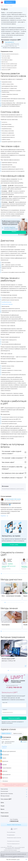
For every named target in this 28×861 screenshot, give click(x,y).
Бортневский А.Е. (9, 42)
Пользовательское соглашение (13, 841)
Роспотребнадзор (11, 832)
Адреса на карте (17, 733)
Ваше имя (5, 702)
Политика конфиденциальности (13, 843)
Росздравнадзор (11, 835)
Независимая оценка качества (14, 837)
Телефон (5, 709)
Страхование (4, 816)
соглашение (19, 721)
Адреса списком (6, 733)
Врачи (2, 809)
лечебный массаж (6, 302)
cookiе (18, 859)
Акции (2, 806)
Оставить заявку (14, 544)
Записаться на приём (14, 718)
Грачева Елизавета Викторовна (13, 499)
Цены (2, 802)
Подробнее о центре (4, 746)
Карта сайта (9, 846)
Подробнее (3, 515)
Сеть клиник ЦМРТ (6, 799)
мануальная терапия (7, 304)
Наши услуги (4, 812)
